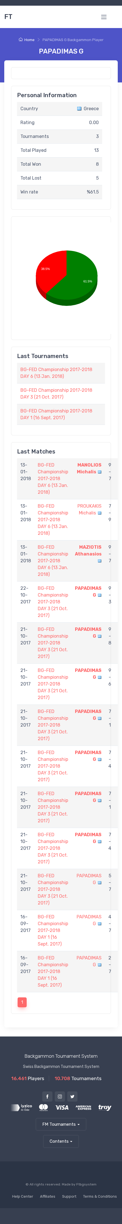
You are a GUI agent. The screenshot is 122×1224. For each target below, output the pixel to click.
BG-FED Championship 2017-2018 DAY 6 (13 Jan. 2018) (53, 478)
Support (69, 1196)
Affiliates (47, 1196)
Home (29, 40)
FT (8, 17)
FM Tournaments (59, 1124)
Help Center (22, 1196)
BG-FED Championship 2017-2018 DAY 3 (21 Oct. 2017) (53, 602)
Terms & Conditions (100, 1196)
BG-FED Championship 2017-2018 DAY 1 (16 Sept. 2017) (53, 930)
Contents (59, 1141)
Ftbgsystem (86, 1184)
